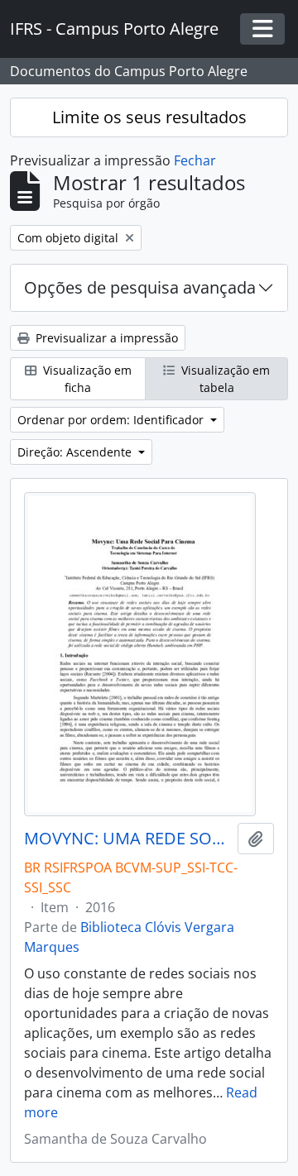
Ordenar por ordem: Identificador (112, 420)
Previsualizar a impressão (105, 338)
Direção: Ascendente (76, 452)
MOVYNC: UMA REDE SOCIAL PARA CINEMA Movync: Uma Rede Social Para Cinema (127, 839)
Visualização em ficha (86, 378)
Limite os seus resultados (149, 117)
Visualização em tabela (224, 378)
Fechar (195, 160)
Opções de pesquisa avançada (140, 287)
